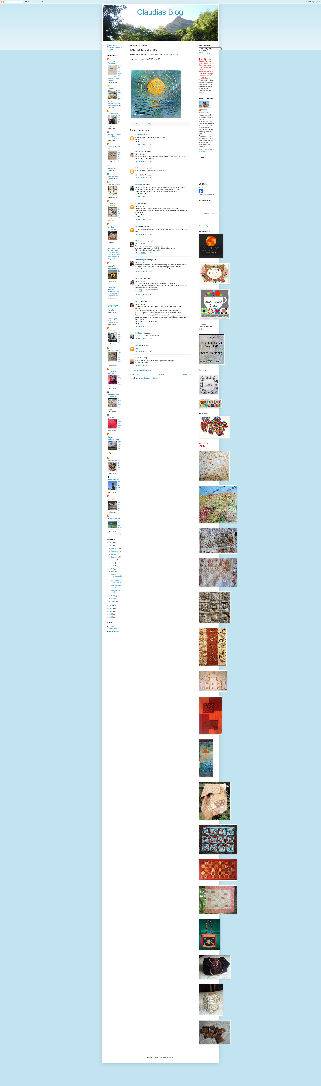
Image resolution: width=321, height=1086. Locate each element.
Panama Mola (114, 631)
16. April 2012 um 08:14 (143, 326)
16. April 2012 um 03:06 (143, 295)
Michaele (138, 151)
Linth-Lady (111, 499)
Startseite (161, 374)
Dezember (115, 548)
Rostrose (111, 89)
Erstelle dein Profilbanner (206, 194)
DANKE (119, 272)
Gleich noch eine (113, 322)
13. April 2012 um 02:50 (143, 161)
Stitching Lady (113, 176)
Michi (137, 301)
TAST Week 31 (112, 138)
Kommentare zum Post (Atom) (148, 378)
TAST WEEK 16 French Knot (116, 581)
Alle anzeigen (118, 534)
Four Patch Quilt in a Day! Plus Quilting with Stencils (114, 256)
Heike (137, 358)
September (115, 557)
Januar (113, 602)
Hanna (137, 203)
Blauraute (111, 331)
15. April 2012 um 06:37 (143, 253)
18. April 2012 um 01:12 (143, 366)
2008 (111, 614)
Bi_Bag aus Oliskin (119, 423)
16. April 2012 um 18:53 (143, 351)
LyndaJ (138, 345)
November (115, 551)
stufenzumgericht (141, 260)
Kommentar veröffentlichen (142, 370)
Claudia (204, 110)
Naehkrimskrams (114, 305)
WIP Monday (119, 465)
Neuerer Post (134, 374)
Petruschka (139, 168)
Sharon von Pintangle (171, 54)
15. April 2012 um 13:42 (143, 272)
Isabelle (138, 226)
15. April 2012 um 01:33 (143, 234)
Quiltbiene (139, 185)
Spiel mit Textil (113, 350)
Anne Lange (113, 629)
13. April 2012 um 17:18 (143, 197)
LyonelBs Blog (113, 114)
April (113, 572)
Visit (204, 226)
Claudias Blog (145, 12)
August (113, 560)
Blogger (170, 1057)
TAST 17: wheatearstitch (116, 576)
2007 (111, 617)
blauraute (138, 278)
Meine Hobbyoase (114, 518)
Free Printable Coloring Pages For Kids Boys (114, 308)
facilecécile (112, 168)
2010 (111, 608)
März (113, 596)
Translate (207, 53)
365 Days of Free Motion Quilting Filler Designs (114, 250)
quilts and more (113, 480)
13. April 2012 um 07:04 (143, 178)
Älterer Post (187, 374)
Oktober (114, 554)
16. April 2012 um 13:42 (143, 339)
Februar (114, 599)
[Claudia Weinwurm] (201, 192)
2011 (111, 605)
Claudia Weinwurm (204, 188)
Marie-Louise (140, 241)
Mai (112, 569)
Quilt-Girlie (111, 418)
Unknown (138, 134)
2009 (111, 611)
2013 (111, 543)
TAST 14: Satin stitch (116, 591)
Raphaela (138, 333)
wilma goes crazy (114, 460)
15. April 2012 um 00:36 (143, 220)
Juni (112, 566)
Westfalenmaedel (114, 184)
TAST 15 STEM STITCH (116, 586)
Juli (112, 563)
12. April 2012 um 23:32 (143, 144)
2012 (111, 546)
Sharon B (112, 626)
